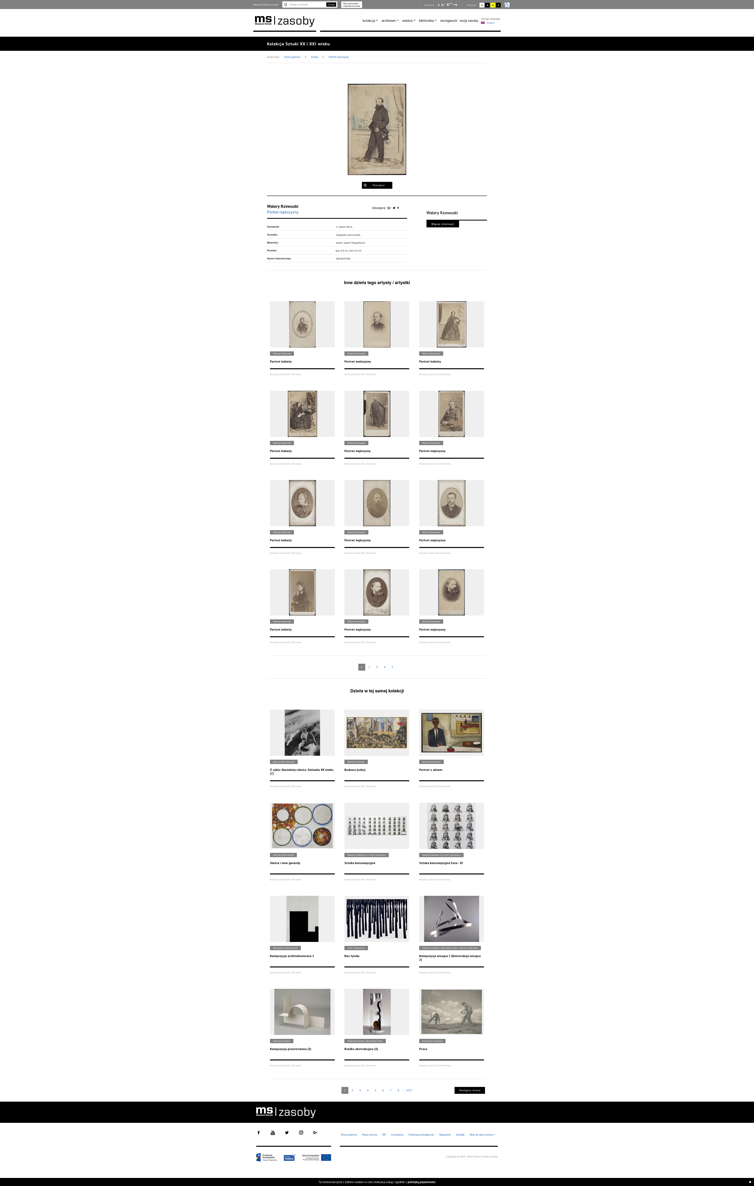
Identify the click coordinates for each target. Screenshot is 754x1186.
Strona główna (292, 57)
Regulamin (445, 1134)
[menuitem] (371, 20)
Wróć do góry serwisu (482, 1135)
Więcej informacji (442, 224)
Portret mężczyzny (339, 57)
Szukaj (331, 4)
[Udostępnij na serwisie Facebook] (398, 208)
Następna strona (469, 1090)
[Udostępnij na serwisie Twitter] (394, 208)
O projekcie (397, 1134)
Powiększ (379, 185)
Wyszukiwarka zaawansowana (351, 4)
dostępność (449, 20)
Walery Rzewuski (282, 206)
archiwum (389, 20)
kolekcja (369, 20)
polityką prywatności (422, 1182)
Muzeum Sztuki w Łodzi (265, 4)
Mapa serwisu (369, 1134)
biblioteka (426, 20)
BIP (384, 1134)
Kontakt (460, 1134)
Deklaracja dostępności (421, 1134)
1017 (409, 1090)
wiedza (407, 20)
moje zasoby (469, 20)
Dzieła (315, 57)
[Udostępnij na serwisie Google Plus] (390, 208)
